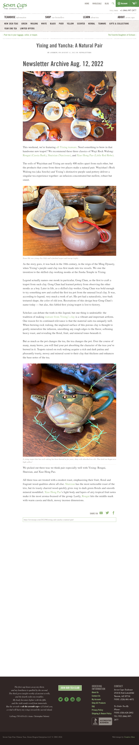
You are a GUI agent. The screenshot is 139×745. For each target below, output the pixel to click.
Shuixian (70, 484)
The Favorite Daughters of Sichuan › (122, 35)
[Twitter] (60, 699)
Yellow (70, 24)
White (44, 24)
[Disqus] (69, 561)
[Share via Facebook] (113, 513)
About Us (95, 692)
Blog (107, 4)
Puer (61, 24)
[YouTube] (72, 699)
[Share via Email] (101, 513)
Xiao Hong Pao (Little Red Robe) (95, 155)
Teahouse (15, 17)
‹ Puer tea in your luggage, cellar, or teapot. (20, 35)
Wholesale (97, 4)
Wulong (34, 24)
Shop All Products (99, 703)
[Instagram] (78, 699)
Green (24, 24)
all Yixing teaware (66, 147)
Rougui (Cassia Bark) (34, 155)
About (126, 17)
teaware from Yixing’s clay (60, 317)
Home (87, 4)
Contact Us (96, 696)
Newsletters (85, 52)
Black (53, 24)
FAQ (93, 707)
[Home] (15, 6)
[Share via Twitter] (108, 513)
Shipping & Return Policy (101, 714)
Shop (54, 17)
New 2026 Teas (11, 24)
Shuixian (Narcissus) (59, 155)
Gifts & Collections (119, 24)
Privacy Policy (97, 710)
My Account (96, 700)
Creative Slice (129, 737)
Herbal (91, 24)
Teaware (102, 24)
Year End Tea (10, 29)
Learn (91, 17)
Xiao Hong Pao (53, 492)
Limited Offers (27, 29)
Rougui (86, 496)
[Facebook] (66, 699)
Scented (81, 24)
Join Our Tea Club (70, 688)
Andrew (53, 52)
